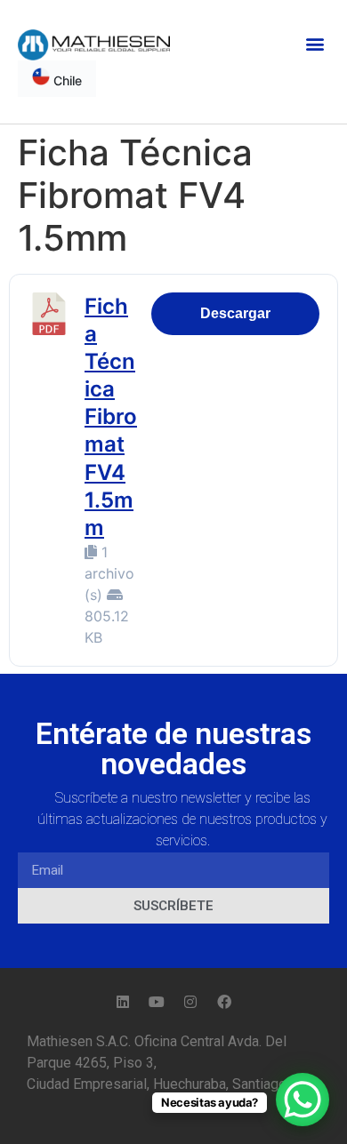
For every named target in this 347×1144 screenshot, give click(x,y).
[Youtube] (156, 1002)
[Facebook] (224, 1002)
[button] (314, 43)
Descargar (235, 313)
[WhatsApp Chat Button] (302, 1099)
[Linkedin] (123, 1002)
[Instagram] (190, 1002)
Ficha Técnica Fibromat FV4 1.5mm (111, 417)
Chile (66, 80)
